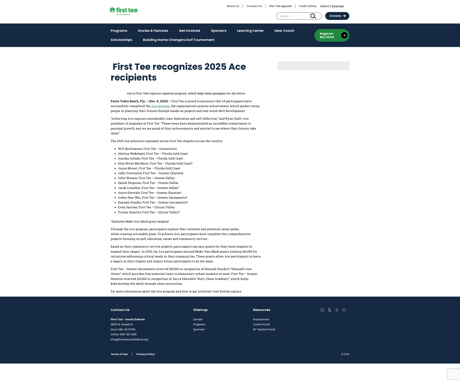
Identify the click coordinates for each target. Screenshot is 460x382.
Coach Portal (261, 324)
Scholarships (121, 40)
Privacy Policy (146, 354)
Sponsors (218, 30)
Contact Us (254, 6)
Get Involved (189, 31)
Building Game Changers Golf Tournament (179, 40)
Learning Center (250, 30)
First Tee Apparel (280, 6)
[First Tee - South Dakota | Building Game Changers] (130, 11)
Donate (335, 16)
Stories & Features (153, 31)
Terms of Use (119, 354)
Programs (119, 31)
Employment (261, 319)
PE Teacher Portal (264, 329)
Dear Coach (284, 30)
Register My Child (327, 35)
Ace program (160, 106)
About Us (233, 6)
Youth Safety (308, 6)
